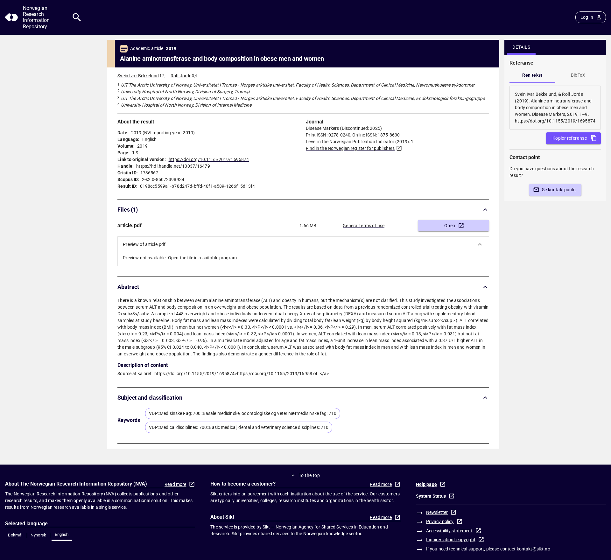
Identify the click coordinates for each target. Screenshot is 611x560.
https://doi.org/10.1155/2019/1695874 (209, 159)
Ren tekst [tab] (532, 75)
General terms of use (363, 225)
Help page (426, 484)
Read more (175, 484)
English (62, 534)
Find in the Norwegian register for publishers (350, 148)
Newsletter (437, 512)
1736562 (149, 172)
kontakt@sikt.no (533, 548)
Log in (586, 17)
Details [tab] (521, 47)
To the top (309, 475)
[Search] (77, 17)
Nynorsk (38, 535)
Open (449, 225)
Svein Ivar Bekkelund (138, 75)
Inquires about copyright (450, 539)
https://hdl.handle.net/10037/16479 (173, 166)
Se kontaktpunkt (559, 189)
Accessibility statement (449, 530)
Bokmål (15, 535)
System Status (431, 496)
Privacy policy (440, 521)
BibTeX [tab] (578, 75)
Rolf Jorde (181, 75)
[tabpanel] (555, 108)
